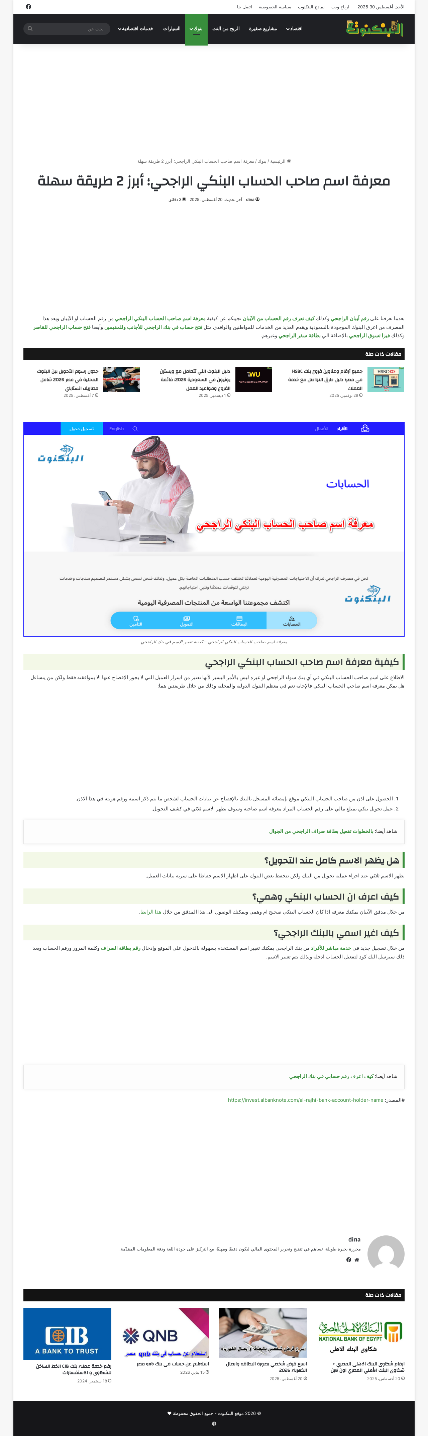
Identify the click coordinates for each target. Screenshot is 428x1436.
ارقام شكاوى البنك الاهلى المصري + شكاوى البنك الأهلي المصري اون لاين (368, 1367)
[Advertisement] (214, 101)
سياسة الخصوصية (275, 6)
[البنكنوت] (375, 28)
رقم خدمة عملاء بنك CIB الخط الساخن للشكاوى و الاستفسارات (73, 1369)
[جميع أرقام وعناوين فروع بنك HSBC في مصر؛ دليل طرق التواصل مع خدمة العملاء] (385, 379)
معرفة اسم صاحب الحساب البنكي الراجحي (160, 318)
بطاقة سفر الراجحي (300, 335)
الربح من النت (226, 28)
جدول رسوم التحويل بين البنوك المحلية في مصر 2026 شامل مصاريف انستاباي (67, 380)
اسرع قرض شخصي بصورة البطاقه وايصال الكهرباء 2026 (266, 1367)
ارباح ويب (340, 6)
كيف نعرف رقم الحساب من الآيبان (279, 318)
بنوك (198, 28)
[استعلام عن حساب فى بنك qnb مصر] (165, 1333)
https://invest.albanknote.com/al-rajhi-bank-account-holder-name (306, 1100)
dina (250, 199)
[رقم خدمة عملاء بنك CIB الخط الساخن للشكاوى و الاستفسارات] (67, 1334)
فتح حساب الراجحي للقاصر (62, 327)
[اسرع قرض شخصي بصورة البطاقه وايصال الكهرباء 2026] (263, 1333)
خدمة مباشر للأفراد (331, 948)
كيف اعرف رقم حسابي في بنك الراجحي (331, 1076)
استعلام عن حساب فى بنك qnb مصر (173, 1364)
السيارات (172, 28)
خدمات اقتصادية (137, 28)
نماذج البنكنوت (311, 6)
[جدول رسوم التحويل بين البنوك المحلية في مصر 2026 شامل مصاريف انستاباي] (121, 379)
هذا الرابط (151, 912)
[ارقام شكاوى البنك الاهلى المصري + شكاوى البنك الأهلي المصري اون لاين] (361, 1333)
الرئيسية (278, 161)
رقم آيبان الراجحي (350, 318)
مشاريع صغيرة (263, 28)
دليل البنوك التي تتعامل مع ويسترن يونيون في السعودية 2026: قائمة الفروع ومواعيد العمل (195, 380)
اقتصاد (296, 28)
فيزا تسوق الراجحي (369, 335)
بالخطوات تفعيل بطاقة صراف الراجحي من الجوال (321, 831)
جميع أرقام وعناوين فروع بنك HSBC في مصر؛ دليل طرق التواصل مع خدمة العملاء (325, 380)
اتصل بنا (244, 6)
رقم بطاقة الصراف (120, 948)
